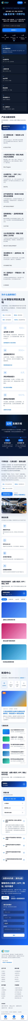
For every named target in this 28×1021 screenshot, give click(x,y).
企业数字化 (17, 973)
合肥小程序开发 (4, 1006)
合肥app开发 (12, 1006)
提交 (14, 935)
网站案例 (3, 994)
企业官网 (19, 1012)
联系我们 (3, 981)
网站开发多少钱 (18, 998)
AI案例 (2, 988)
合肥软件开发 (4, 1008)
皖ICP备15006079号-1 (5, 1013)
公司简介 (3, 971)
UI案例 (2, 998)
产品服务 (3, 973)
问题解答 (3, 979)
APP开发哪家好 (18, 994)
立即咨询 (20, 2)
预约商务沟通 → (7, 494)
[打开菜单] (25, 2)
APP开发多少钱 (18, 992)
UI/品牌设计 (17, 981)
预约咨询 (5, 897)
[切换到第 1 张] (14, 40)
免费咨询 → (14, 30)
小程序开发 (10, 599)
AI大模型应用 (17, 971)
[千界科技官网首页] (4, 2)
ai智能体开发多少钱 (19, 996)
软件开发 (23, 599)
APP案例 (3, 992)
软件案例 (3, 996)
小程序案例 (3, 990)
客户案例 (3, 975)
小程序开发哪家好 (18, 990)
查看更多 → (22, 677)
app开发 (17, 599)
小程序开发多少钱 (18, 988)
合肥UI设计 (10, 1008)
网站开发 (4, 599)
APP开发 (16, 977)
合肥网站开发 (19, 1006)
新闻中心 (3, 977)
